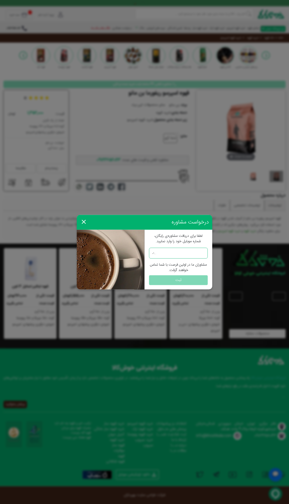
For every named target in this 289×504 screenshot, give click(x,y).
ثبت (178, 280)
